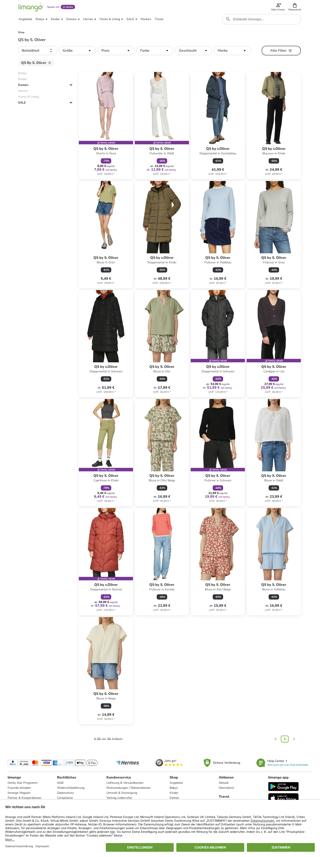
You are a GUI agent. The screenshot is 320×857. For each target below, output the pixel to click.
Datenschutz (65, 793)
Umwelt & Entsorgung (121, 793)
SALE (22, 103)
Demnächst (226, 788)
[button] (294, 7)
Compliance (65, 798)
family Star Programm (23, 783)
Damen (23, 85)
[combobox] (261, 19)
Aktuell (224, 783)
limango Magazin (19, 793)
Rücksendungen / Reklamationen (128, 788)
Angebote (176, 783)
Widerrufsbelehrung (70, 788)
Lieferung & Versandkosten (124, 783)
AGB (60, 783)
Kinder (174, 793)
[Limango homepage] (31, 7)
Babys (174, 788)
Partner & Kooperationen (24, 798)
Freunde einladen (19, 788)
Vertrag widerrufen (119, 798)
